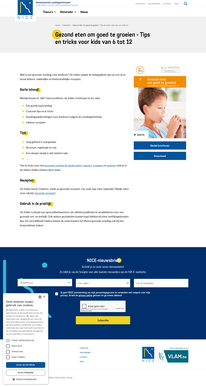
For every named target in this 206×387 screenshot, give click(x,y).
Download (160, 156)
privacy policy (85, 295)
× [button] (44, 297)
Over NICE (140, 3)
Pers (176, 3)
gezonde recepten (45, 193)
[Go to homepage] (148, 354)
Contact (167, 3)
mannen (87, 165)
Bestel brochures (159, 145)
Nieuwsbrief (154, 3)
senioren (111, 165)
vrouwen (98, 165)
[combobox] (39, 296)
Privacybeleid (28, 334)
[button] (25, 379)
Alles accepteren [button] (25, 365)
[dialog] (25, 338)
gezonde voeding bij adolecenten (63, 165)
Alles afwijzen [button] (25, 372)
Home (57, 25)
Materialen (66, 25)
